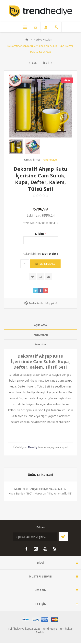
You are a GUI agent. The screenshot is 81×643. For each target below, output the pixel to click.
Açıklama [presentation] (40, 325)
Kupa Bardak (17, 493)
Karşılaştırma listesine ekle (40, 276)
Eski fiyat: (34, 215)
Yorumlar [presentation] (40, 335)
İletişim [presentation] (40, 344)
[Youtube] (45, 549)
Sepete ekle (47, 264)
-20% (67, 80)
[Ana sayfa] (27, 39)
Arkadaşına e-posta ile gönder (48, 276)
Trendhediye (49, 159)
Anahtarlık (60, 493)
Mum (17, 489)
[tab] (40, 325)
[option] (16, 146)
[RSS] (55, 549)
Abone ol (63, 536)
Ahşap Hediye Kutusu (43, 489)
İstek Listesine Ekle (32, 276)
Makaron (40, 493)
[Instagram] (36, 549)
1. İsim (40, 233)
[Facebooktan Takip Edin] (26, 549)
